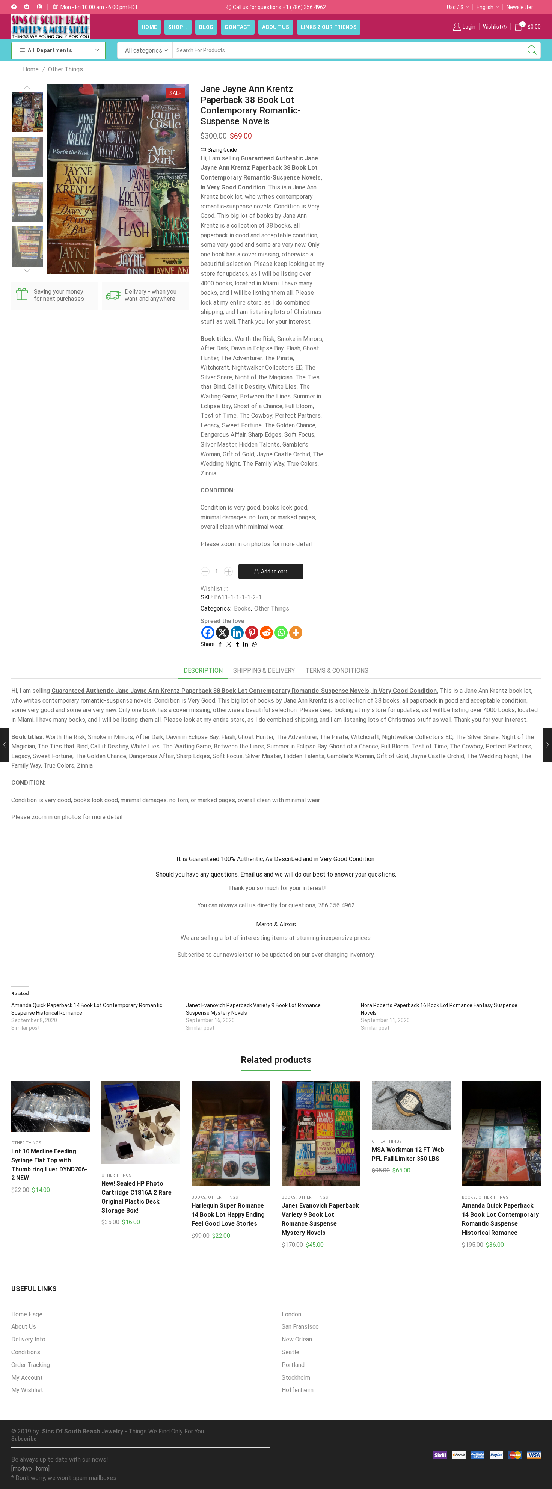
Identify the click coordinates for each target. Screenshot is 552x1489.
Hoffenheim (298, 1390)
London (291, 1314)
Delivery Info (28, 1339)
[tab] (203, 671)
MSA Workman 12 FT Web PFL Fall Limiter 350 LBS (408, 1154)
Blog (206, 27)
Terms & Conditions (336, 670)
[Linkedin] (237, 632)
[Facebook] (14, 7)
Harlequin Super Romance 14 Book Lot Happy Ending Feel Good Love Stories (228, 1214)
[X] (222, 632)
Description (203, 670)
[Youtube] (26, 7)
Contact (238, 27)
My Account (27, 1377)
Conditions (25, 1352)
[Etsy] (39, 7)
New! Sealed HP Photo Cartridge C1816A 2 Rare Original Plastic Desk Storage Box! (136, 1197)
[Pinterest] (251, 632)
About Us (275, 27)
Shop (175, 27)
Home (149, 27)
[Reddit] (266, 632)
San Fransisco (300, 1326)
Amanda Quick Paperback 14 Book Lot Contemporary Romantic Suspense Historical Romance (500, 1219)
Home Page (26, 1314)
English (485, 7)
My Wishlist (27, 1390)
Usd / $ (455, 7)
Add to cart (274, 572)
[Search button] (532, 50)
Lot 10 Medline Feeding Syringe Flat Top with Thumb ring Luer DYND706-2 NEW (49, 1165)
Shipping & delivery (264, 670)
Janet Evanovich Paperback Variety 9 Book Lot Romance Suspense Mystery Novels (320, 1219)
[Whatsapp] (281, 632)
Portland (293, 1364)
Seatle (290, 1352)
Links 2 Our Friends (329, 27)
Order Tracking (30, 1364)
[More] (295, 632)
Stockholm (296, 1377)
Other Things (65, 69)
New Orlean (297, 1339)
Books (242, 608)
